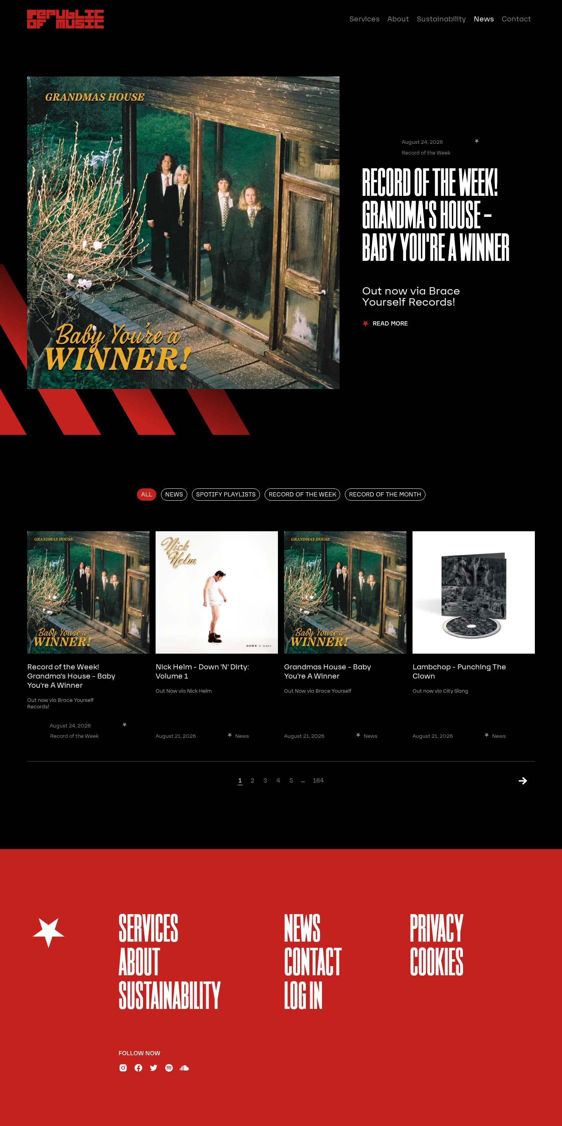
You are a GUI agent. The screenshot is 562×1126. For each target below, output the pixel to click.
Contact (516, 19)
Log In (303, 998)
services (149, 930)
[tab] (146, 494)
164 (318, 780)
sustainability (170, 998)
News (484, 19)
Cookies (437, 964)
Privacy (437, 930)
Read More (390, 323)
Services (364, 19)
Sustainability (441, 19)
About (398, 19)
